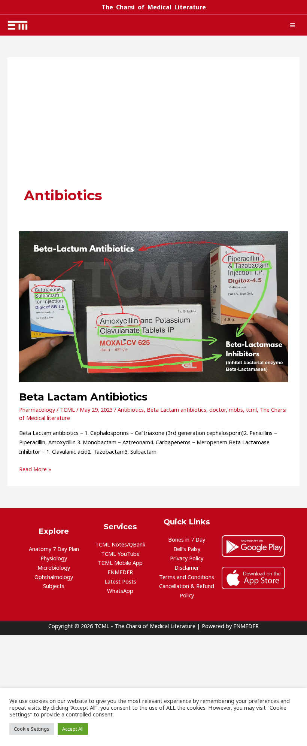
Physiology (53, 558)
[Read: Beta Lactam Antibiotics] (153, 306)
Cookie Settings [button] (31, 728)
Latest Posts (120, 581)
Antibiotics (131, 409)
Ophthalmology (53, 577)
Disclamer (186, 567)
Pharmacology (37, 409)
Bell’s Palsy (186, 548)
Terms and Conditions (186, 577)
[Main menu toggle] (293, 25)
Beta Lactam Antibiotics (83, 397)
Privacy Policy (186, 558)
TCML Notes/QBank (120, 544)
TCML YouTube (120, 553)
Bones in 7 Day (186, 539)
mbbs (236, 409)
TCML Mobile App (120, 562)
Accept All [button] (72, 728)
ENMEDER (120, 572)
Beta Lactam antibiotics (176, 409)
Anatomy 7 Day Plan (54, 548)
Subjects (53, 586)
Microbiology (53, 567)
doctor (217, 409)
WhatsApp (120, 590)
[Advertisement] (153, 129)
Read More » (35, 469)
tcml (251, 409)
